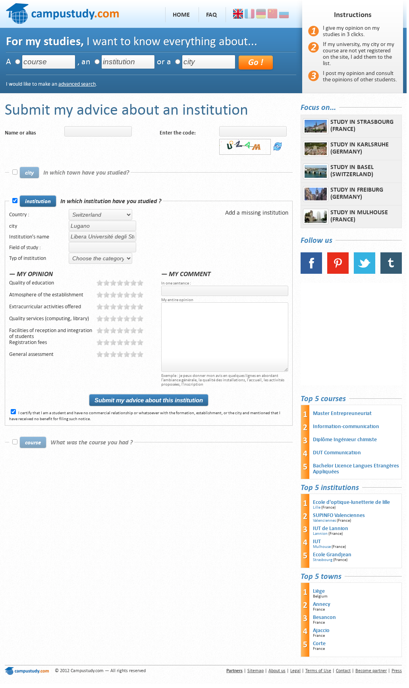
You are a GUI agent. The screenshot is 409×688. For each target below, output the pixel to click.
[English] (238, 14)
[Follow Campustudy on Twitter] (364, 272)
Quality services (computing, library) (49, 318)
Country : (19, 214)
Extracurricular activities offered (45, 306)
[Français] (250, 14)
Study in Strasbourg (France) (362, 125)
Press (397, 670)
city (13, 226)
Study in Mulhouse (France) (359, 216)
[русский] (284, 14)
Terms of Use (318, 670)
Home (181, 14)
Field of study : (25, 247)
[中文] (273, 14)
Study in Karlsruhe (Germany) (359, 148)
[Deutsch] (261, 14)
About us (277, 670)
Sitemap (255, 670)
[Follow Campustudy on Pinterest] (338, 272)
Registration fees (28, 342)
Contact (343, 670)
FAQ (211, 14)
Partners (234, 670)
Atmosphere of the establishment (46, 295)
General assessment (31, 354)
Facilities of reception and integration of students (50, 333)
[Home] (62, 12)
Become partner (371, 670)
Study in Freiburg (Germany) (356, 193)
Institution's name (29, 237)
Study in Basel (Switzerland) (352, 170)
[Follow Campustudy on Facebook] (311, 272)
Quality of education (31, 283)
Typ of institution (27, 258)
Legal (295, 670)
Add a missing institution (256, 212)
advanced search (77, 84)
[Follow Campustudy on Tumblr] (391, 272)
